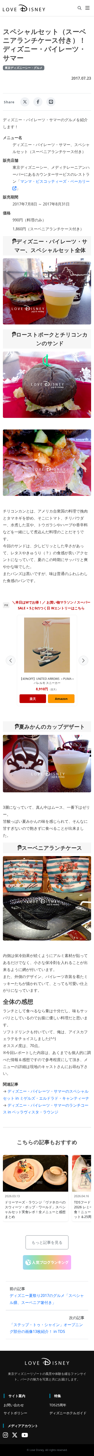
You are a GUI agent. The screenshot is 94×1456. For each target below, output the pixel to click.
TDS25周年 (57, 1405)
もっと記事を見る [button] (47, 1242)
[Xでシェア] (24, 101)
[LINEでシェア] (50, 101)
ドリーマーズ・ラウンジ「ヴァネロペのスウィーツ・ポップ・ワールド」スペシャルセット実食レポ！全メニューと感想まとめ (35, 1209)
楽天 (33, 698)
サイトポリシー (15, 1413)
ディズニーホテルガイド (68, 1413)
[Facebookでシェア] (37, 101)
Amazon (61, 698)
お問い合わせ (14, 1405)
